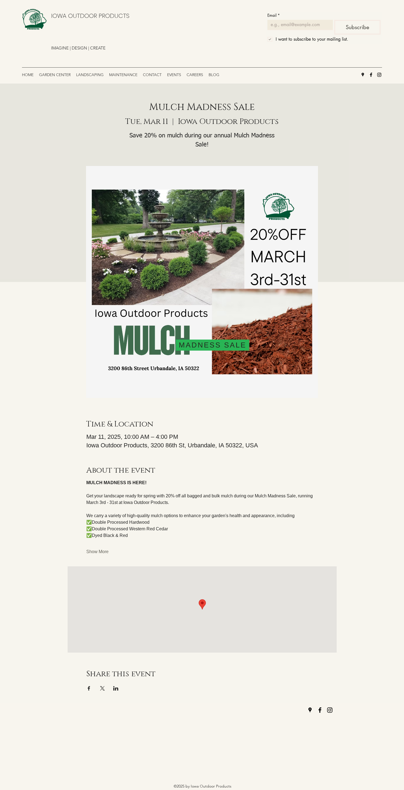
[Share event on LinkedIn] (115, 688)
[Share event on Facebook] (89, 688)
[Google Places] (363, 74)
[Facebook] (371, 74)
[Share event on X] (102, 688)
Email (273, 15)
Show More (97, 551)
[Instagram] (379, 74)
